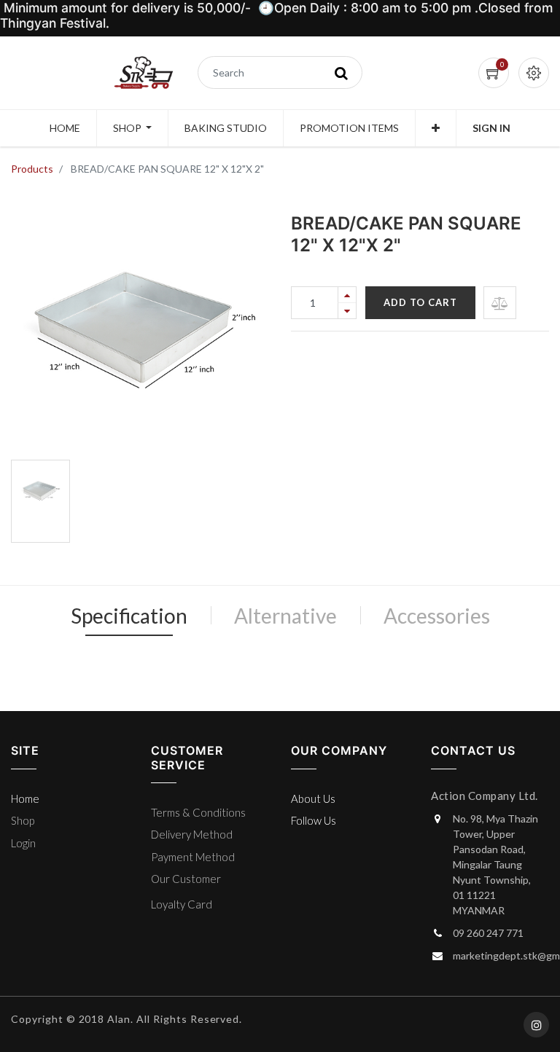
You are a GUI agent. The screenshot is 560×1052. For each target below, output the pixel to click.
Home (25, 798)
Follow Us (313, 820)
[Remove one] (347, 310)
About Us (313, 798)
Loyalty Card (181, 904)
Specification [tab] (129, 615)
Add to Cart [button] (420, 302)
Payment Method (193, 856)
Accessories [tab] (437, 615)
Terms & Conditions (198, 812)
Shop (22, 820)
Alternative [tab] (285, 615)
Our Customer (186, 878)
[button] (436, 128)
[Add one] (347, 294)
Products (32, 168)
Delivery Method (192, 834)
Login (23, 842)
